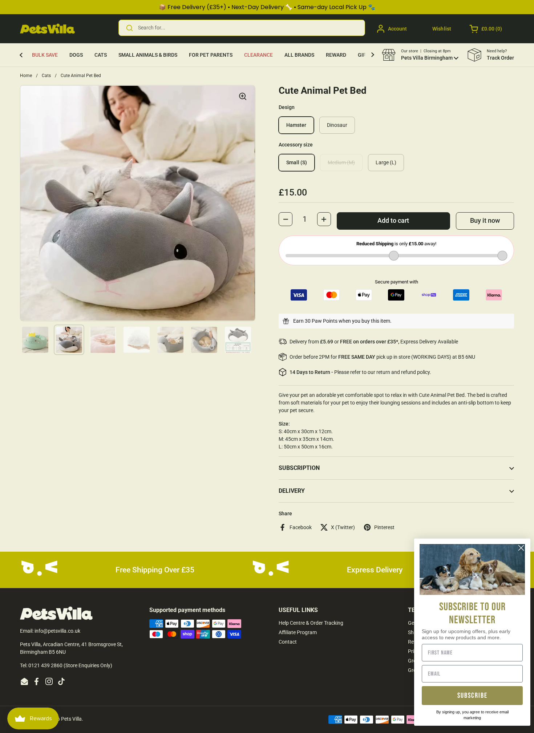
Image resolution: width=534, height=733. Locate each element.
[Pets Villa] (47, 29)
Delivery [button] (292, 490)
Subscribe (472, 695)
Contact (288, 642)
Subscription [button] (299, 467)
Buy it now (485, 220)
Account (397, 29)
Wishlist (441, 29)
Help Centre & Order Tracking (311, 623)
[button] (486, 29)
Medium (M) (341, 162)
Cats (46, 75)
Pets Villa (71, 719)
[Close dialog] (521, 547)
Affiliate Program (298, 632)
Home (26, 75)
